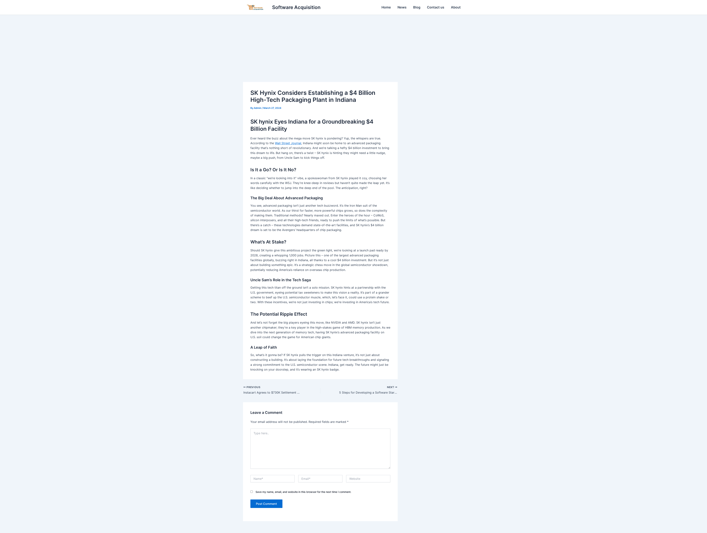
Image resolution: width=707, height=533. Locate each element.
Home (386, 7)
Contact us (435, 7)
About (456, 7)
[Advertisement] (353, 42)
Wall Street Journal (288, 143)
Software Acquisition (296, 7)
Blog (416, 7)
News (402, 7)
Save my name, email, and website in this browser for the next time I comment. (303, 491)
